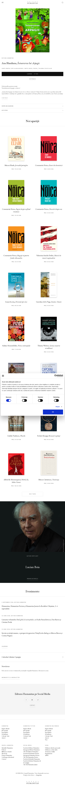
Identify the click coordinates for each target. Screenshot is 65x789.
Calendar (5, 646)
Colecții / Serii (5, 736)
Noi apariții (5, 730)
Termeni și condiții (50, 752)
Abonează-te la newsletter (11, 677)
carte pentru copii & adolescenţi (12, 68)
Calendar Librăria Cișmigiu (11, 657)
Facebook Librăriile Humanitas (31, 759)
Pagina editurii (5, 729)
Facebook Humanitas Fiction (31, 753)
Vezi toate (32, 494)
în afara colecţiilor (45, 68)
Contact (4, 759)
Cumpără (32, 73)
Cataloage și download (8, 757)
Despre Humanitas (7, 755)
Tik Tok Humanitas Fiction (30, 757)
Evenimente (5, 734)
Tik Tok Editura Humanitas (30, 752)
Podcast (4, 750)
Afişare (58, 406)
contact (32, 705)
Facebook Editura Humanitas (31, 748)
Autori (3, 738)
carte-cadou (28, 68)
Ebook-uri (4, 753)
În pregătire (5, 732)
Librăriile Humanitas (7, 748)
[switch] (24, 400)
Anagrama (39, 775)
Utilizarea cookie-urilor (51, 750)
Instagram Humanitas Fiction (31, 755)
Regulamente (48, 753)
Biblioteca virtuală (6, 752)
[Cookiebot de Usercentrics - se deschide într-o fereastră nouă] (55, 375)
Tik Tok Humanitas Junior (30, 764)
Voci (46, 740)
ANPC (47, 755)
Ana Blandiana (9, 63)
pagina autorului (32, 578)
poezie (35, 68)
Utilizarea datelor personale (52, 748)
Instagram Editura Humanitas (31, 750)
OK (53, 412)
